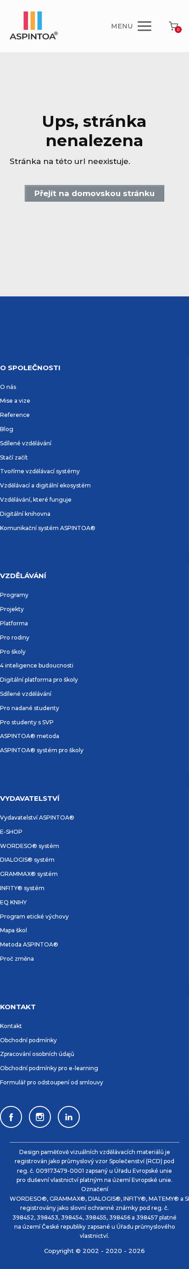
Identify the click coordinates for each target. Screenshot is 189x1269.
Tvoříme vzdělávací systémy (40, 471)
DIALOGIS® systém (27, 859)
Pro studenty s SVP (27, 722)
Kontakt (11, 1026)
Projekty (12, 609)
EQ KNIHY (13, 902)
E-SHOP (11, 831)
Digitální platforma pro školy (39, 679)
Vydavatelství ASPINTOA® (37, 817)
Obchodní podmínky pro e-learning (49, 1068)
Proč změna (17, 958)
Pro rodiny (14, 637)
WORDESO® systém (29, 845)
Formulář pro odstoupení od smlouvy (51, 1082)
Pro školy (13, 651)
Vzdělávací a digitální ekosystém (45, 485)
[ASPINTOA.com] (34, 26)
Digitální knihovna (25, 513)
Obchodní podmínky (28, 1040)
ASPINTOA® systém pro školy (41, 750)
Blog (6, 429)
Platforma (14, 623)
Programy (14, 594)
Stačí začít (14, 457)
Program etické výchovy (34, 916)
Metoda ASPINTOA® (29, 944)
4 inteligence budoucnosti (36, 665)
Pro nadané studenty (29, 708)
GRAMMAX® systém (29, 873)
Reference (15, 414)
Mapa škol (13, 930)
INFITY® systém (22, 888)
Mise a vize (15, 400)
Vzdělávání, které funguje (36, 499)
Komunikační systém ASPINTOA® (47, 528)
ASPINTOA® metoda (29, 736)
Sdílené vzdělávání (25, 443)
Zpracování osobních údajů (37, 1053)
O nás (8, 386)
